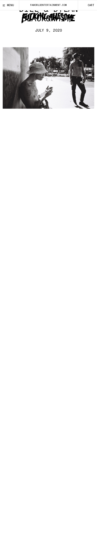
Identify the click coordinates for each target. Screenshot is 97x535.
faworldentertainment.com (48, 5)
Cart (91, 5)
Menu (10, 5)
